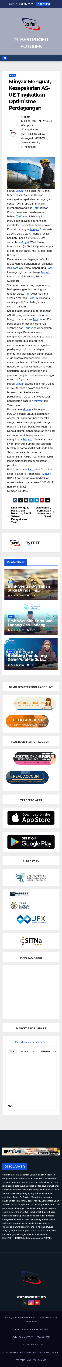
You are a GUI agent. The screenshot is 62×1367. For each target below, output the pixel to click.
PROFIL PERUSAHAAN (48, 1352)
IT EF (27, 117)
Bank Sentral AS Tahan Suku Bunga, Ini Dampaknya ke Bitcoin (29, 590)
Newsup (50, 1317)
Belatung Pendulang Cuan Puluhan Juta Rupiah (27, 659)
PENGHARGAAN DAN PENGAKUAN (19, 1352)
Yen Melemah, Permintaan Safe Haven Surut (42, 512)
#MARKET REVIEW (32, 133)
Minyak (19, 190)
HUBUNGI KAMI (43, 1337)
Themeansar (30, 1321)
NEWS (12, 75)
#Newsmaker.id (30, 142)
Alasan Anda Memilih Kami (35, 1329)
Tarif (36, 207)
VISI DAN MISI (40, 1360)
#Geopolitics (28, 125)
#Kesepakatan (29, 129)
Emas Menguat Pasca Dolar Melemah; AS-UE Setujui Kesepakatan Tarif (21, 515)
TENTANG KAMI (23, 1360)
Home (17, 1329)
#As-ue (47, 120)
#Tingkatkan (28, 146)
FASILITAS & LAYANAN (22, 1337)
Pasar (50, 267)
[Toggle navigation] (33, 58)
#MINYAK (41, 138)
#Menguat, (27, 138)
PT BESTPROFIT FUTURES (31, 1297)
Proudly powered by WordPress (21, 1317)
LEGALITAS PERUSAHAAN (31, 1344)
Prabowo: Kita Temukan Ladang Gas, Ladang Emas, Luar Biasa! (30, 625)
